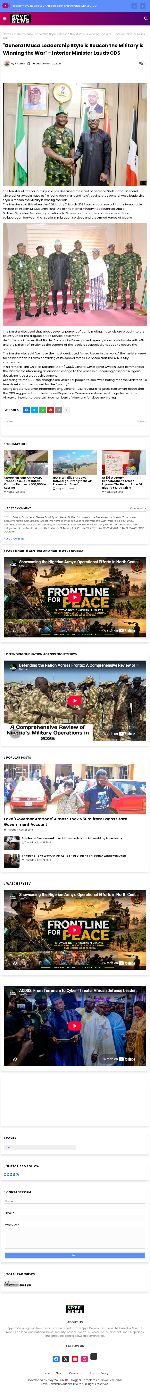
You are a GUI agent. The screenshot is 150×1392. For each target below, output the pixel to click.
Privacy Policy (99, 1373)
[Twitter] (34, 410)
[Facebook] (26, 410)
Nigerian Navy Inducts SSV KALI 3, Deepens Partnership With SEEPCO (54, 6)
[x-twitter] (65, 1359)
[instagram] (84, 1359)
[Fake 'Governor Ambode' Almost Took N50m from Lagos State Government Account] (75, 789)
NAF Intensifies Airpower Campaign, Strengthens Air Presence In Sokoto (72, 481)
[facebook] (56, 1359)
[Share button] (66, 410)
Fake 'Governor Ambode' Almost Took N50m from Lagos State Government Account (65, 821)
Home (7, 34)
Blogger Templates (84, 1380)
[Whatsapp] (42, 410)
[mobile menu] (4, 18)
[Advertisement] (23, 1101)
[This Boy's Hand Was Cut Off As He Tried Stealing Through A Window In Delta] (12, 861)
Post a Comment (16, 539)
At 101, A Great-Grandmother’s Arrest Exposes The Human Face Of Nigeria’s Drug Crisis (122, 482)
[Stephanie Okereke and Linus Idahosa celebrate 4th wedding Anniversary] (12, 843)
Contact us (77, 1373)
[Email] (58, 410)
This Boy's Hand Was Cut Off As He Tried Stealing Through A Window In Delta (74, 856)
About (59, 1373)
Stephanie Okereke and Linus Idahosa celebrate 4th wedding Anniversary (72, 838)
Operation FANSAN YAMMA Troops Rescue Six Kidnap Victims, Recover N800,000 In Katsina (25, 482)
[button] (134, 6)
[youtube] (75, 1359)
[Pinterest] (50, 410)
